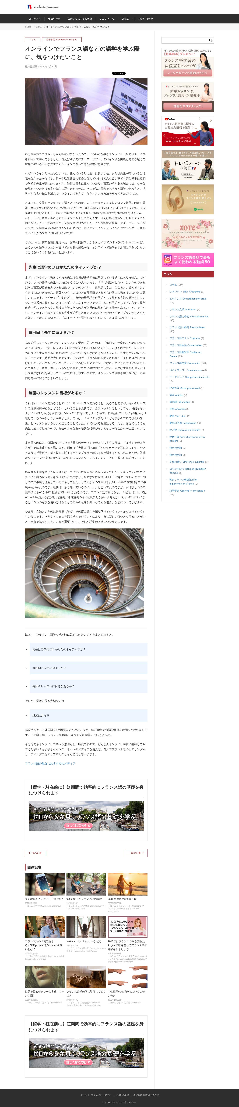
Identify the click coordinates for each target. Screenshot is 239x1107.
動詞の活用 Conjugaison (183, 423)
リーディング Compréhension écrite (189, 377)
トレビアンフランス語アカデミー (119, 7)
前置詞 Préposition (180, 402)
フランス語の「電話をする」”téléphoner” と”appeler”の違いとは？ (44, 945)
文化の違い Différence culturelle (87, 1005)
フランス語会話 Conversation (186, 345)
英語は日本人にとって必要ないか (44, 898)
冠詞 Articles (92, 951)
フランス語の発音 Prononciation (130, 956)
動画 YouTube (138, 959)
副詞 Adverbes (178, 409)
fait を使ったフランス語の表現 (84, 898)
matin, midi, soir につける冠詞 (83, 941)
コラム (39, 27)
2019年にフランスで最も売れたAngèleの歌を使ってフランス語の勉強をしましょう (127, 945)
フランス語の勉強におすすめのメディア (50, 763)
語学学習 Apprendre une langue (62, 39)
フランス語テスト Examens (185, 338)
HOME (28, 27)
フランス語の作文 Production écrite (189, 316)
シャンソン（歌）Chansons (129, 906)
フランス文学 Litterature (183, 309)
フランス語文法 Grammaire (87, 906)
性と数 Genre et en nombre (185, 430)
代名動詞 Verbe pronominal (185, 388)
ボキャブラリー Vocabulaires (186, 370)
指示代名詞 (176, 447)
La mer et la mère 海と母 (122, 898)
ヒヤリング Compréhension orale (188, 298)
